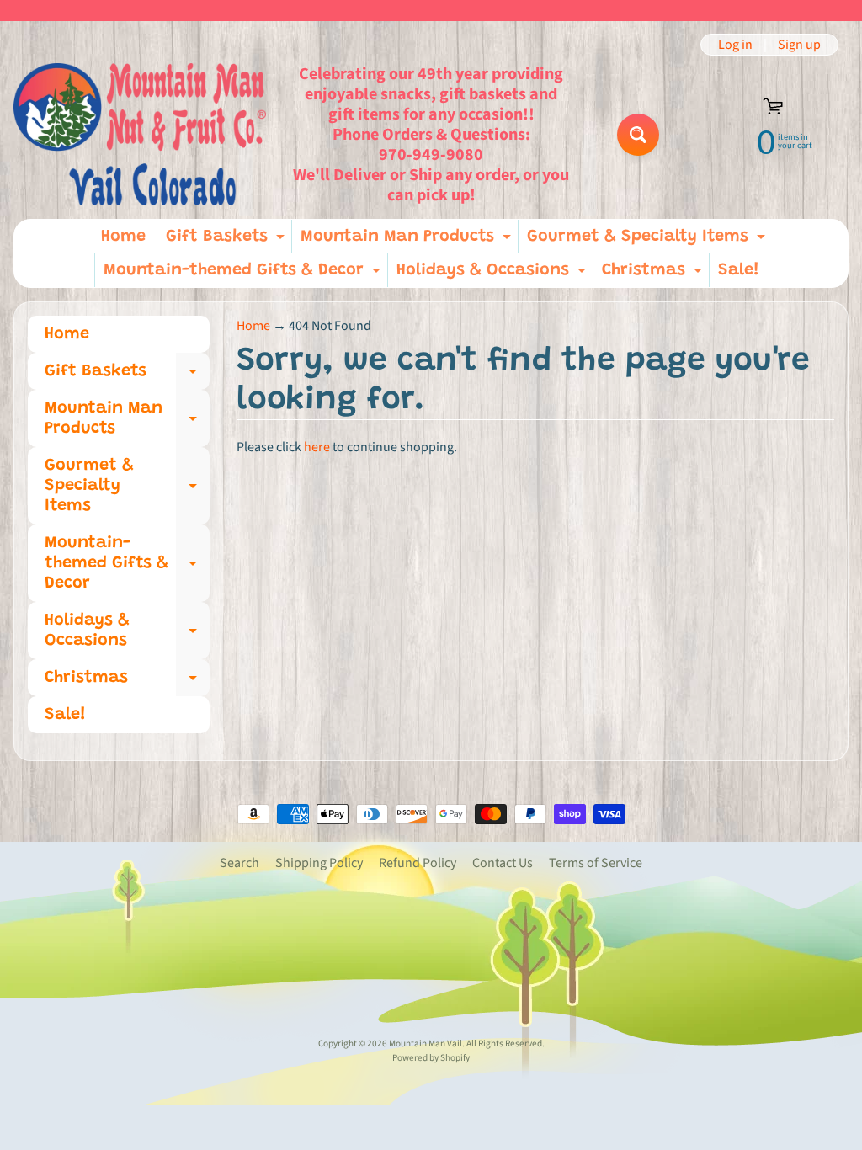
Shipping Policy (319, 863)
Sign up (799, 44)
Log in (735, 44)
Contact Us (502, 863)
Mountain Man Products (408, 240)
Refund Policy (417, 863)
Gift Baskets (227, 240)
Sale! (738, 270)
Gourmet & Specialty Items (648, 240)
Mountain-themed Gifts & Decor (244, 274)
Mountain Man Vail (425, 1043)
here (317, 447)
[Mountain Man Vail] (139, 134)
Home (123, 236)
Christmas (654, 274)
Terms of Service (595, 863)
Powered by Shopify (431, 1058)
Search (239, 863)
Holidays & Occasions (493, 274)
